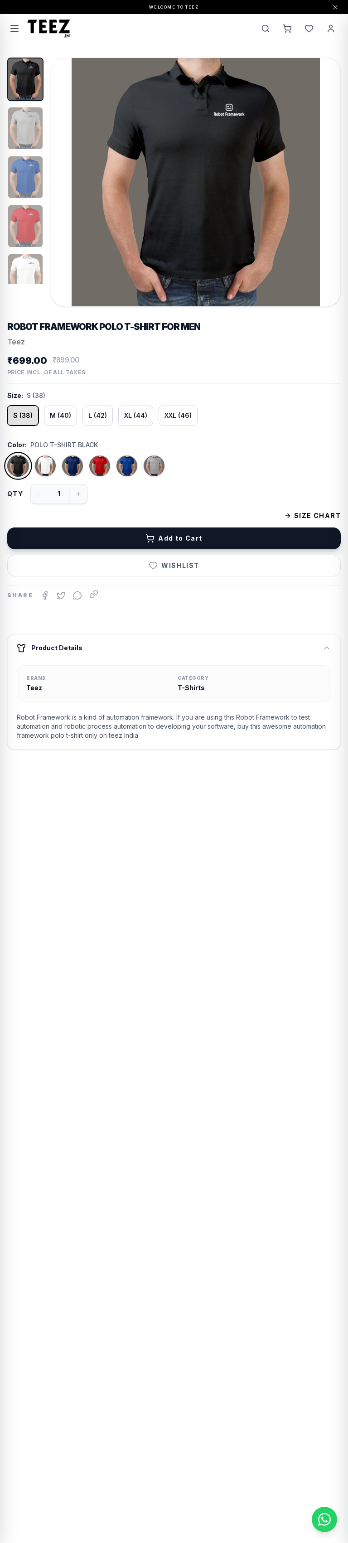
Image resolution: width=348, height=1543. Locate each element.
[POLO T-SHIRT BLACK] (18, 466)
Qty (15, 494)
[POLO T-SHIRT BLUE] (127, 466)
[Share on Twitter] (61, 595)
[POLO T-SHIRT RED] (100, 466)
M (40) (60, 415)
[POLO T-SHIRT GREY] (154, 466)
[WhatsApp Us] (324, 1519)
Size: (15, 395)
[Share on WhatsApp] (77, 595)
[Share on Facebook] (44, 595)
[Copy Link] (93, 594)
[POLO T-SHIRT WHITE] (45, 466)
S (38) (23, 415)
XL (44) (135, 415)
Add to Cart (180, 538)
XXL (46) (178, 415)
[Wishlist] (309, 28)
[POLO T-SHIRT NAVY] (72, 466)
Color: (17, 445)
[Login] (331, 28)
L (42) (97, 415)
